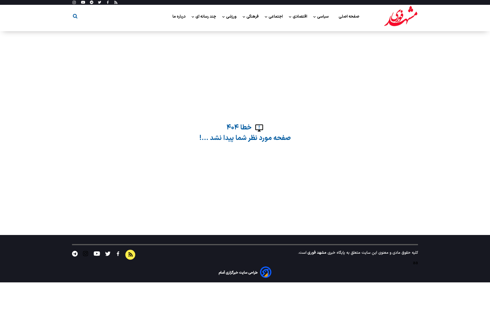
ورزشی (231, 17)
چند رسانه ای (206, 17)
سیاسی (323, 17)
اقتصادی (300, 17)
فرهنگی (252, 17)
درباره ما (179, 17)
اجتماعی (276, 17)
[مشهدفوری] (400, 16)
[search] (75, 17)
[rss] (115, 2)
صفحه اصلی (349, 17)
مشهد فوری (316, 253)
